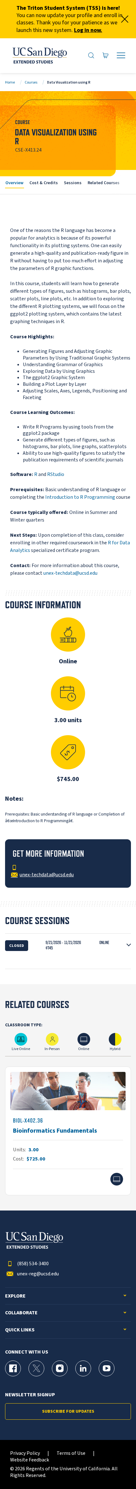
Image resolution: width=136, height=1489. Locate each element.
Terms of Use (71, 1453)
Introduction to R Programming (80, 497)
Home (10, 82)
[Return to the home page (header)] (39, 55)
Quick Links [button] (19, 1330)
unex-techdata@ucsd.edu (70, 573)
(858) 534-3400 (33, 1264)
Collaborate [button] (21, 1313)
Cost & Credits (43, 183)
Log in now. (88, 30)
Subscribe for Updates (68, 1411)
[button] (68, 945)
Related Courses (104, 183)
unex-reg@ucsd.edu (38, 1274)
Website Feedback (29, 1460)
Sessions (73, 183)
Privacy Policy (25, 1453)
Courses (31, 82)
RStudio (55, 474)
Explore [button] (15, 1296)
